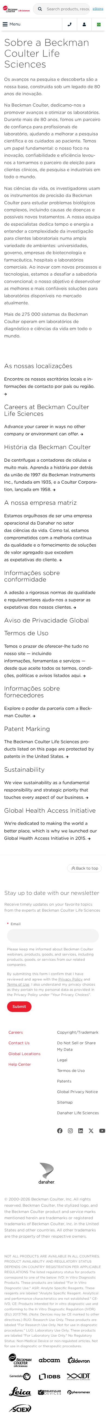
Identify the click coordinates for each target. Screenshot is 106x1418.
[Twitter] (91, 1132)
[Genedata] (20, 1377)
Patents (64, 1081)
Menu (15, 24)
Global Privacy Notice (77, 1092)
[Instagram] (70, 1132)
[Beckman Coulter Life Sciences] (16, 9)
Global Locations (24, 1054)
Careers (15, 1032)
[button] (40, 9)
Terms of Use (18, 984)
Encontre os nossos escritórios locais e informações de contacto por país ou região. (49, 382)
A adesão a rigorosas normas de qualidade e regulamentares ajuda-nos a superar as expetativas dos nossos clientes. (49, 600)
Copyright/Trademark (77, 1032)
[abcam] (49, 1361)
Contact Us (19, 1043)
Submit (19, 1006)
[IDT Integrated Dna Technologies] (79, 1378)
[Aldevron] (79, 1361)
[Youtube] (102, 1132)
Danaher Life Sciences (78, 1113)
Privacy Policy (70, 979)
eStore (98, 9)
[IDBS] (49, 1378)
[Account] (84, 24)
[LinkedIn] (80, 1132)
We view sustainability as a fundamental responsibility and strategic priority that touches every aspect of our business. (46, 790)
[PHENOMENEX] (79, 1393)
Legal (62, 1060)
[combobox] (61, 9)
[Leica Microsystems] (20, 1393)
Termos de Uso (71, 1070)
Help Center (19, 1064)
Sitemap (65, 1102)
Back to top (87, 868)
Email (14, 924)
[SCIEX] (20, 1410)
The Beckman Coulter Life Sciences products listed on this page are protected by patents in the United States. (49, 749)
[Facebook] (60, 1132)
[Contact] (69, 24)
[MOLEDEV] (49, 1393)
